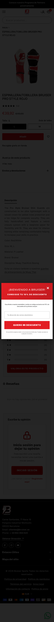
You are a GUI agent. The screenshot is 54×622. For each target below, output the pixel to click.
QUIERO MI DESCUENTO (27, 325)
